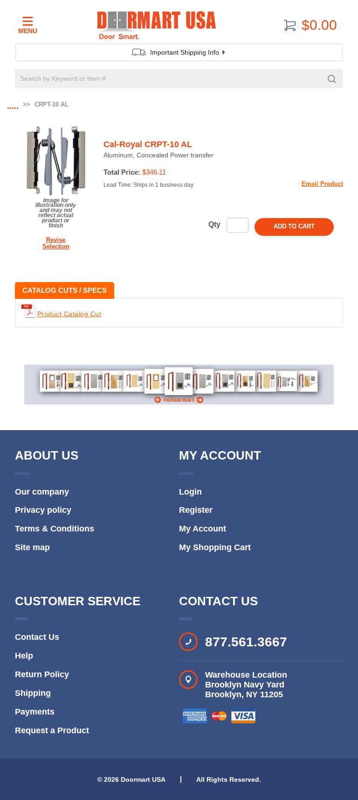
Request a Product (52, 730)
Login (190, 491)
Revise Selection (55, 243)
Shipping (33, 693)
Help (24, 655)
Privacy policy (43, 510)
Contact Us (37, 637)
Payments (35, 711)
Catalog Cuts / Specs (64, 290)
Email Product (322, 183)
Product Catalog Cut (69, 314)
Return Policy (42, 674)
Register (196, 510)
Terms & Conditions (54, 528)
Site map (32, 547)
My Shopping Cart (215, 547)
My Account (202, 528)
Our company (42, 491)
